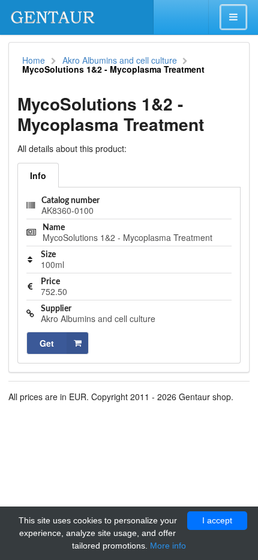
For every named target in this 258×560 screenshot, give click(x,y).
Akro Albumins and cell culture (119, 60)
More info (168, 545)
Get (47, 343)
